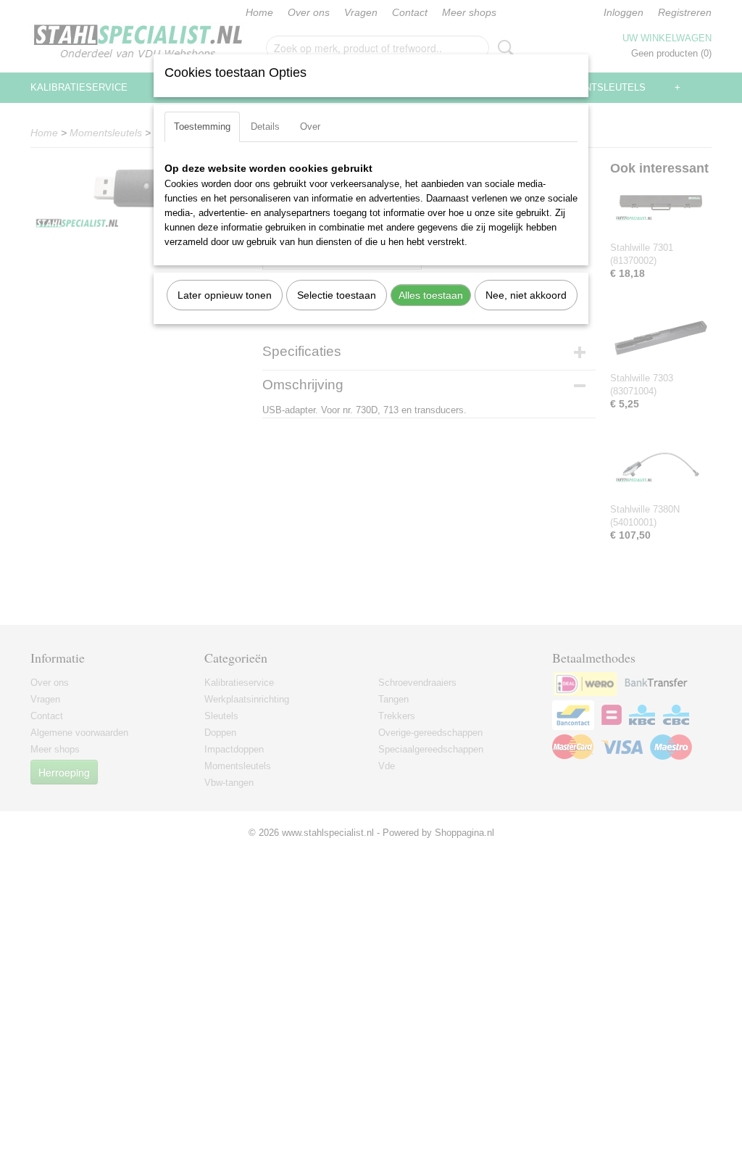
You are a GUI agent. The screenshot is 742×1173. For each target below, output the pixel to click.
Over (310, 126)
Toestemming (202, 126)
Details (265, 126)
